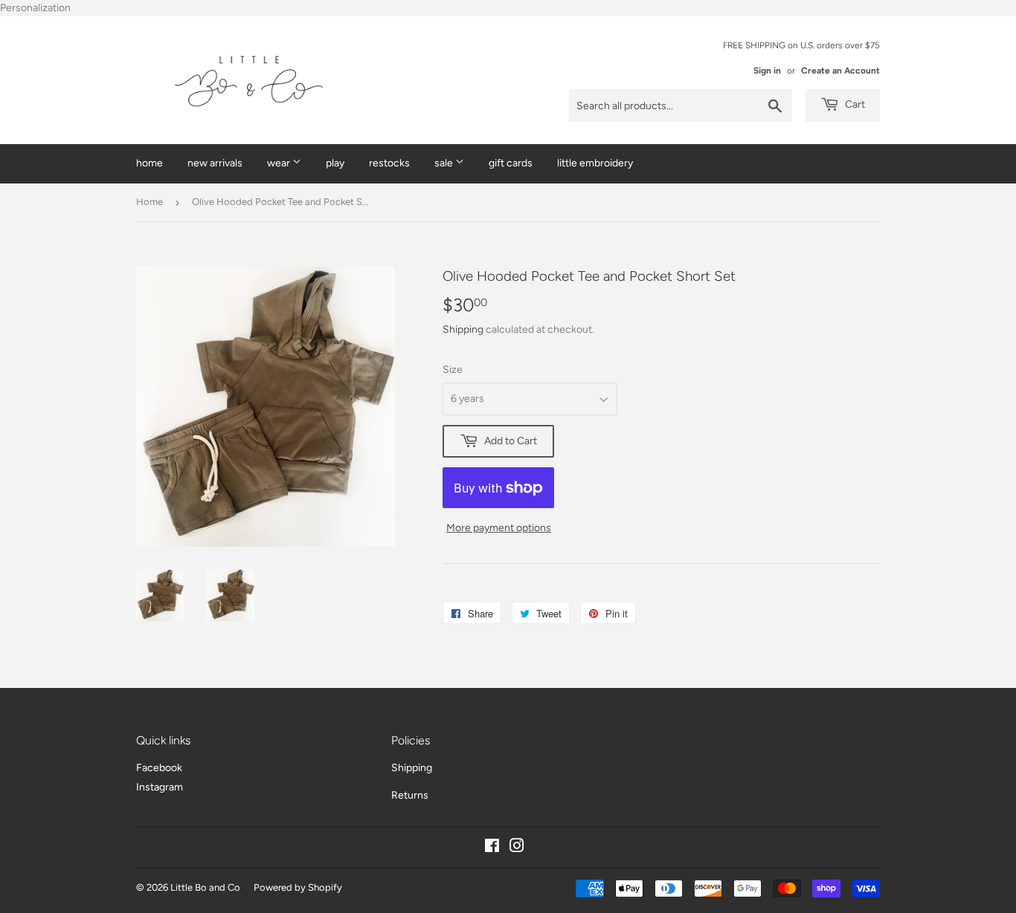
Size (453, 369)
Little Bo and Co (205, 887)
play (335, 163)
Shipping (463, 329)
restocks (389, 163)
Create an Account (840, 70)
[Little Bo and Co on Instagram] (516, 848)
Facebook (159, 767)
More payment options (498, 528)
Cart (854, 104)
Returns (409, 795)
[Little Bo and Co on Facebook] (492, 848)
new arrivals (214, 163)
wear (279, 163)
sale (444, 163)
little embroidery (595, 163)
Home (149, 201)
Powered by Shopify (298, 887)
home (149, 163)
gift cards (511, 163)
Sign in (767, 70)
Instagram (159, 787)
